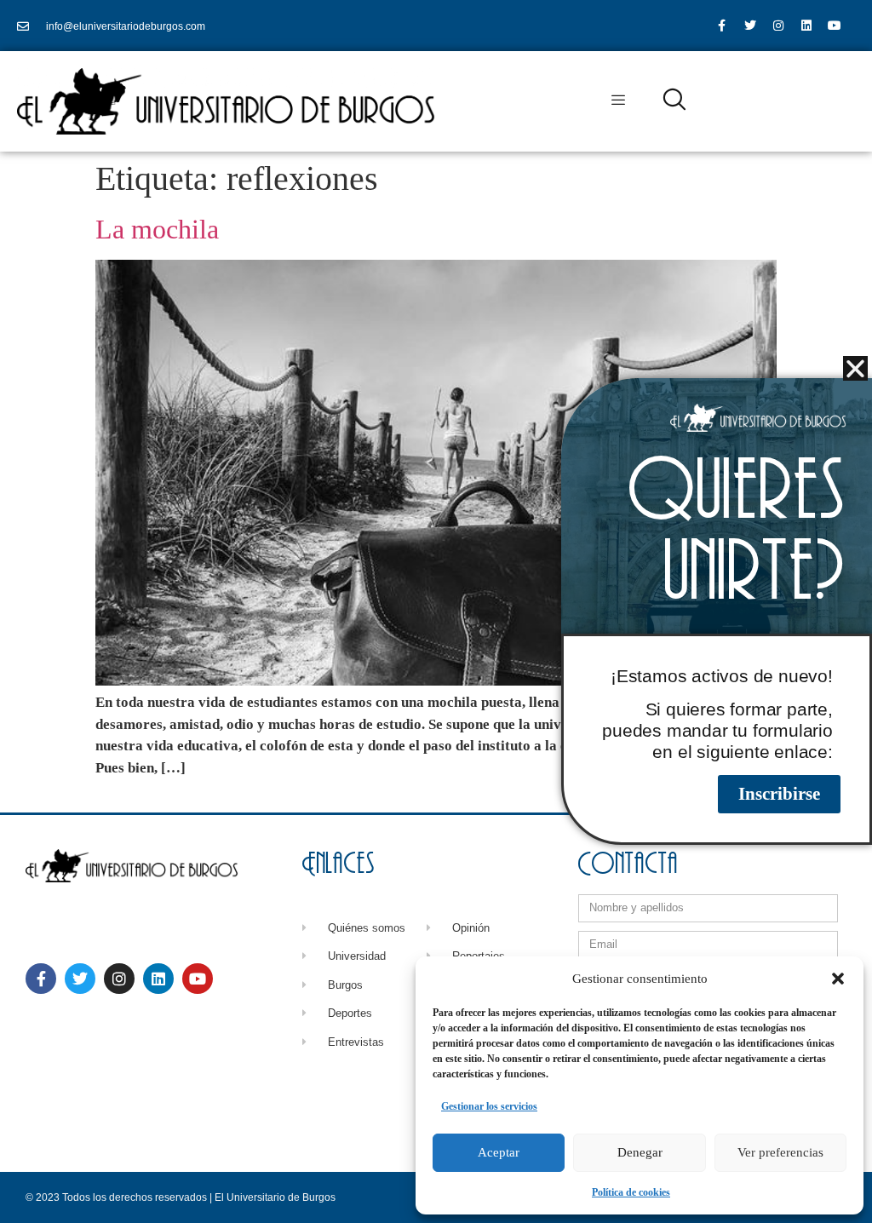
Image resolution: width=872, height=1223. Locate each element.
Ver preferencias (780, 1152)
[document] (436, 611)
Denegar (640, 1152)
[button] (837, 978)
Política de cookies (631, 1192)
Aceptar (498, 1152)
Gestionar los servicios (489, 1106)
